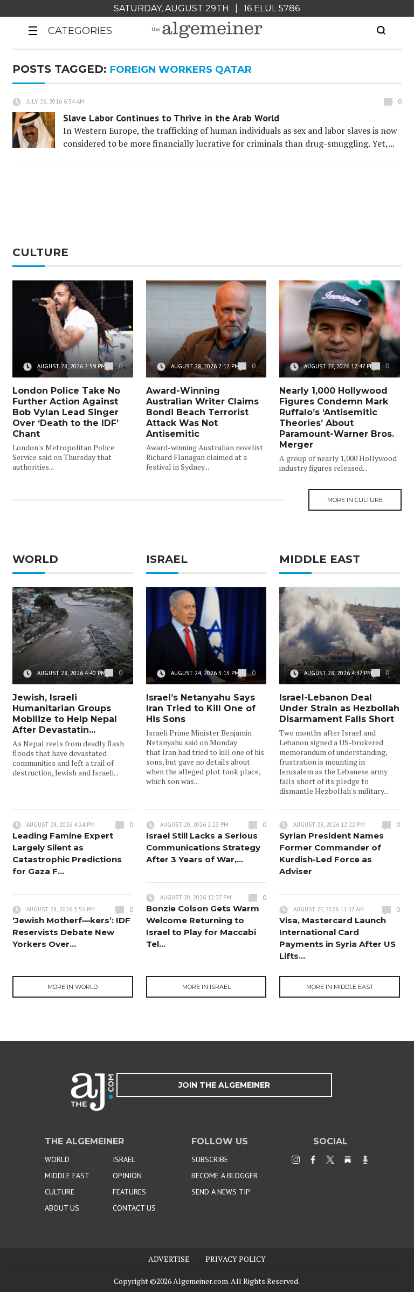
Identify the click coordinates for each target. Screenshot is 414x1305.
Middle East (67, 1175)
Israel (124, 1159)
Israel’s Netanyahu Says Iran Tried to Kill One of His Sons (201, 708)
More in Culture (355, 500)
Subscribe (209, 1159)
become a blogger (224, 1175)
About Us (62, 1208)
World (57, 1159)
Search (381, 30)
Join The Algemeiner (224, 1085)
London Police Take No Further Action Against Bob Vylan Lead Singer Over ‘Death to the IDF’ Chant (66, 412)
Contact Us (134, 1208)
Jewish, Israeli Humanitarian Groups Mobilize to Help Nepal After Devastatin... (64, 713)
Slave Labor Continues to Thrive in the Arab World (171, 118)
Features (129, 1192)
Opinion (127, 1175)
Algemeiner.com (200, 1281)
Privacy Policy (235, 1259)
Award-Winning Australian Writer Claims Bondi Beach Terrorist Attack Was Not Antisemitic (202, 412)
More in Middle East (340, 987)
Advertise (169, 1259)
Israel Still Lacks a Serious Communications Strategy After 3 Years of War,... (203, 847)
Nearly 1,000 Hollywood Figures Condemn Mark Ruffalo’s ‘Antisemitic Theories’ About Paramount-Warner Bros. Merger (336, 418)
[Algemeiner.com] (207, 30)
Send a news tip (220, 1192)
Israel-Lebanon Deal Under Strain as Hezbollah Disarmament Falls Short (339, 708)
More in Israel (206, 987)
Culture (59, 1192)
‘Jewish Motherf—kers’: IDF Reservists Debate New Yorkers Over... (71, 932)
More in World (72, 987)
